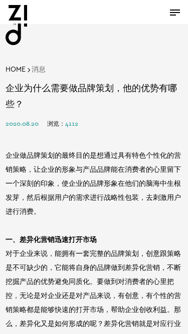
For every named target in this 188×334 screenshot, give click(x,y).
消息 (39, 70)
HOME (16, 70)
